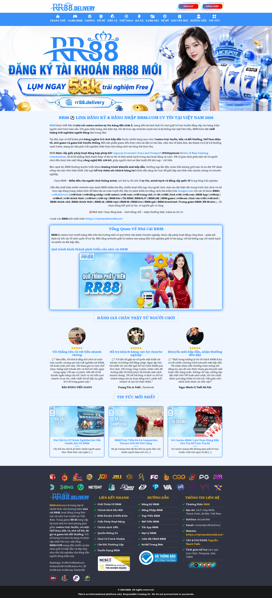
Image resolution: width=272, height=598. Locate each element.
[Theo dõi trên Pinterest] (204, 565)
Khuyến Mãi (179, 20)
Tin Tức (214, 20)
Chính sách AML (107, 527)
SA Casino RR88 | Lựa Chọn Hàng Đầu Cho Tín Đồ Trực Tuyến (195, 442)
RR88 (207, 504)
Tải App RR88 (150, 527)
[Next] (262, 68)
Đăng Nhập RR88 (152, 510)
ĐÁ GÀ (139, 20)
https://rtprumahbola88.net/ (104, 218)
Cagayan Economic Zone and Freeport (136, 153)
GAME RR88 (75, 20)
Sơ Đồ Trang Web (152, 544)
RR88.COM (56, 545)
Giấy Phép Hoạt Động (111, 521)
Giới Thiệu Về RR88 (109, 504)
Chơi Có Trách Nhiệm (111, 539)
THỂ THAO (126, 20)
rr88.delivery (60, 194)
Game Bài (152, 20)
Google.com (185, 191)
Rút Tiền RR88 (150, 521)
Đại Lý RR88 (149, 533)
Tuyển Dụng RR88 (108, 550)
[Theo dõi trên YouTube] (209, 565)
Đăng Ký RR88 (150, 504)
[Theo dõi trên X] (196, 565)
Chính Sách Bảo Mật (110, 510)
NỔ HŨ (101, 20)
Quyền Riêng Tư (107, 533)
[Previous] (9, 68)
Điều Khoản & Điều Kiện (112, 515)
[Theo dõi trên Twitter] (200, 565)
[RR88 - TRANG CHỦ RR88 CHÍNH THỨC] (85, 6)
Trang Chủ (58, 20)
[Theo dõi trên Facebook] (192, 565)
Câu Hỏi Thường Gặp (110, 544)
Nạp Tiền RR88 (151, 515)
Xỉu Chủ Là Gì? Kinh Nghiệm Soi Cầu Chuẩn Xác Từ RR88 (77, 442)
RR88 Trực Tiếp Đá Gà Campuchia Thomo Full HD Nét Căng (136, 442)
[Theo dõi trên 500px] (213, 565)
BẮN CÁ (112, 20)
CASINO (90, 20)
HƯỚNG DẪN (198, 20)
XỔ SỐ (165, 20)
